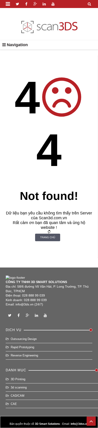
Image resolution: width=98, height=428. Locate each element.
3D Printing (18, 379)
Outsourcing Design (24, 339)
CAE (14, 404)
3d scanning (19, 387)
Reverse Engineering (24, 355)
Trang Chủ (47, 237)
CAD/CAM (17, 395)
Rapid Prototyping (22, 347)
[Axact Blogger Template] (49, 24)
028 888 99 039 (33, 295)
